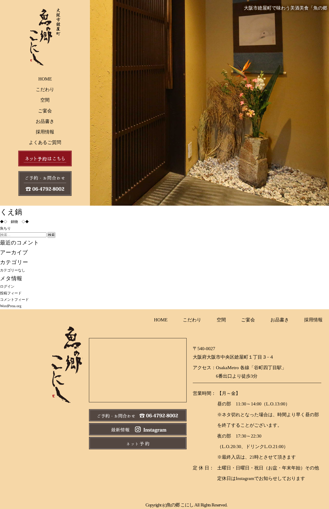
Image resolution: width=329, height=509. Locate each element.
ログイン (7, 286)
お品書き (45, 121)
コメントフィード (14, 300)
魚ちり (5, 228)
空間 (45, 100)
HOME (45, 79)
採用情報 (45, 132)
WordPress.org (10, 306)
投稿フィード (11, 293)
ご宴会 (45, 110)
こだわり (45, 89)
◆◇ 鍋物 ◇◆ (14, 222)
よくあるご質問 (45, 142)
